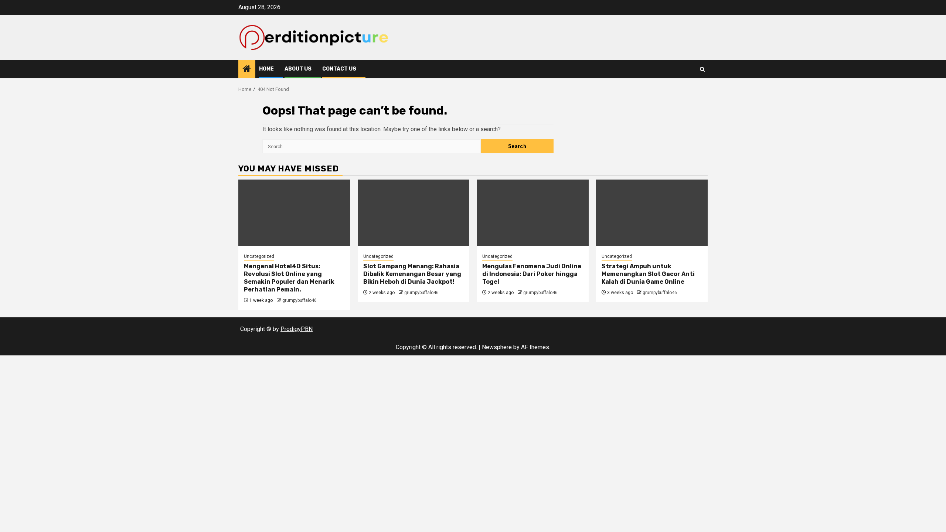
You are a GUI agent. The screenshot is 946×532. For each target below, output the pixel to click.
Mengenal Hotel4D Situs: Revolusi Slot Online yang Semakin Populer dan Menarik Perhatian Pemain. (289, 278)
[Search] (702, 69)
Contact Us (339, 69)
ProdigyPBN (296, 328)
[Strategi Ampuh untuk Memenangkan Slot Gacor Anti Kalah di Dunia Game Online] (652, 213)
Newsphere (497, 347)
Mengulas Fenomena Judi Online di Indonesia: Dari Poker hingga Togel (531, 274)
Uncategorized (259, 256)
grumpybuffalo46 (299, 300)
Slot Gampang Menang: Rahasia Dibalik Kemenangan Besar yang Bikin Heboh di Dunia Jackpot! (412, 274)
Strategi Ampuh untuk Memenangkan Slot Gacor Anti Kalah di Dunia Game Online (648, 274)
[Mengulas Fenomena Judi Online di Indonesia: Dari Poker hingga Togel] (533, 213)
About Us (298, 69)
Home (266, 69)
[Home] (247, 69)
